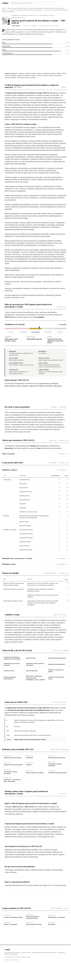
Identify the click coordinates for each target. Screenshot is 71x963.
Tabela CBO (8, 957)
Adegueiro (22, 73)
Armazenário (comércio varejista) (26, 77)
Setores (24, 957)
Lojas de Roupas (22, 386)
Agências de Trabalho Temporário (41, 386)
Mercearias (58, 386)
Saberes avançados (33, 454)
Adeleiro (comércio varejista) (34, 73)
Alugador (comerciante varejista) (26, 75)
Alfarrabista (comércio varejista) (52, 73)
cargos (5, 3)
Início (3, 8)
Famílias (18, 957)
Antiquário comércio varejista (45, 75)
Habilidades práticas (33, 564)
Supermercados (44, 383)
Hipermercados (10, 386)
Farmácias (54, 383)
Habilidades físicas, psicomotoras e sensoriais (33, 558)
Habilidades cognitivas (33, 470)
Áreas (13, 957)
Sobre (28, 957)
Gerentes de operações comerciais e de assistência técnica (26, 10)
